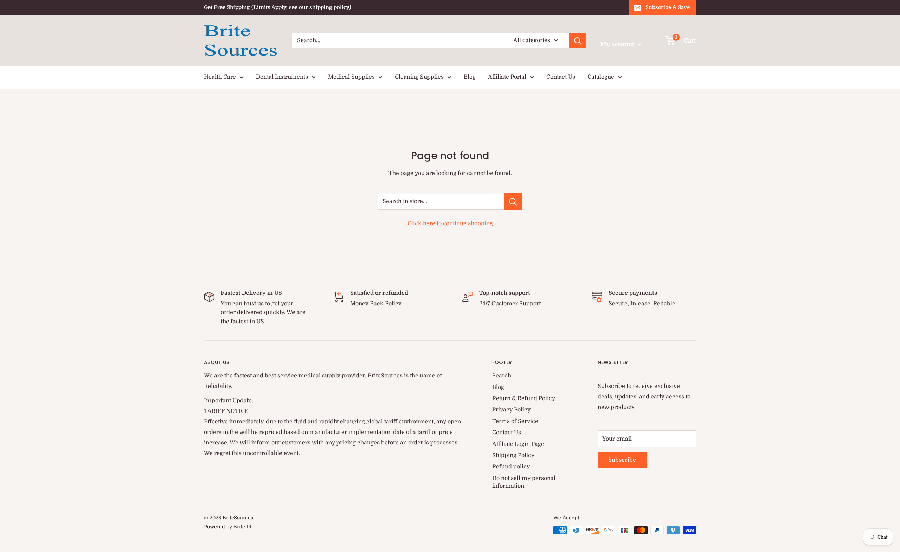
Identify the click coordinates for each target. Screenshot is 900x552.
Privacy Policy (511, 410)
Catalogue (600, 77)
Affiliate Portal (507, 77)
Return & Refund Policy (523, 398)
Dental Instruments (282, 77)
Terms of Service (515, 421)
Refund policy (511, 466)
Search (501, 375)
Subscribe (622, 460)
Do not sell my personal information (523, 482)
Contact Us (560, 77)
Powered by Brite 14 (227, 527)
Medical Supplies (351, 77)
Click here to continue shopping (450, 223)
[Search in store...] (513, 201)
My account (618, 44)
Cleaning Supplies (419, 77)
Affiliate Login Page (518, 444)
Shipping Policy (513, 455)
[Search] (577, 40)
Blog (470, 77)
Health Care (220, 77)
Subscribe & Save (667, 7)
